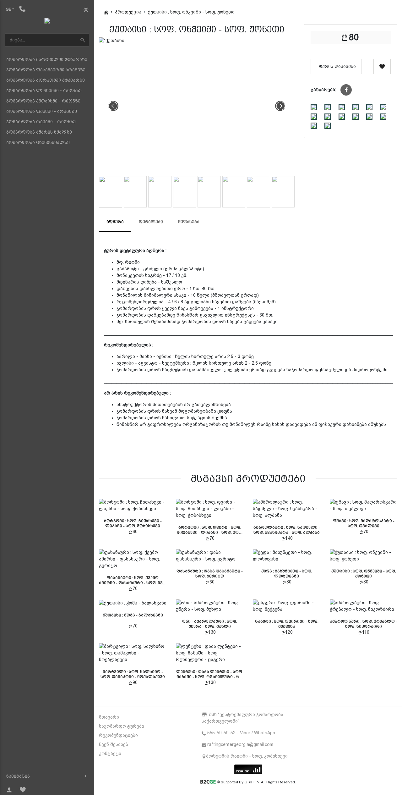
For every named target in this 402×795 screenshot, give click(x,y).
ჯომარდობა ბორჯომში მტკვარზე (45, 80)
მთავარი (109, 717)
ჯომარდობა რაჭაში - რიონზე (41, 121)
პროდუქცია (128, 11)
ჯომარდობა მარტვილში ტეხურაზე (46, 59)
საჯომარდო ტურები (121, 726)
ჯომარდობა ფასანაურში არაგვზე (45, 69)
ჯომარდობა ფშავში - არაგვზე (41, 111)
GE (8, 9)
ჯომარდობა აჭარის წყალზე (39, 132)
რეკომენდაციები (118, 735)
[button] (346, 90)
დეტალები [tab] (151, 221)
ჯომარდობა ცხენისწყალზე (38, 142)
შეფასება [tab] (188, 221)
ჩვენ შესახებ (113, 744)
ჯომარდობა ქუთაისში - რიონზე (43, 100)
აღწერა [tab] (115, 221)
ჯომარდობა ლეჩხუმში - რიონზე (44, 90)
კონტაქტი (110, 753)
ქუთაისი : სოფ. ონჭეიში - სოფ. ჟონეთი (191, 11)
